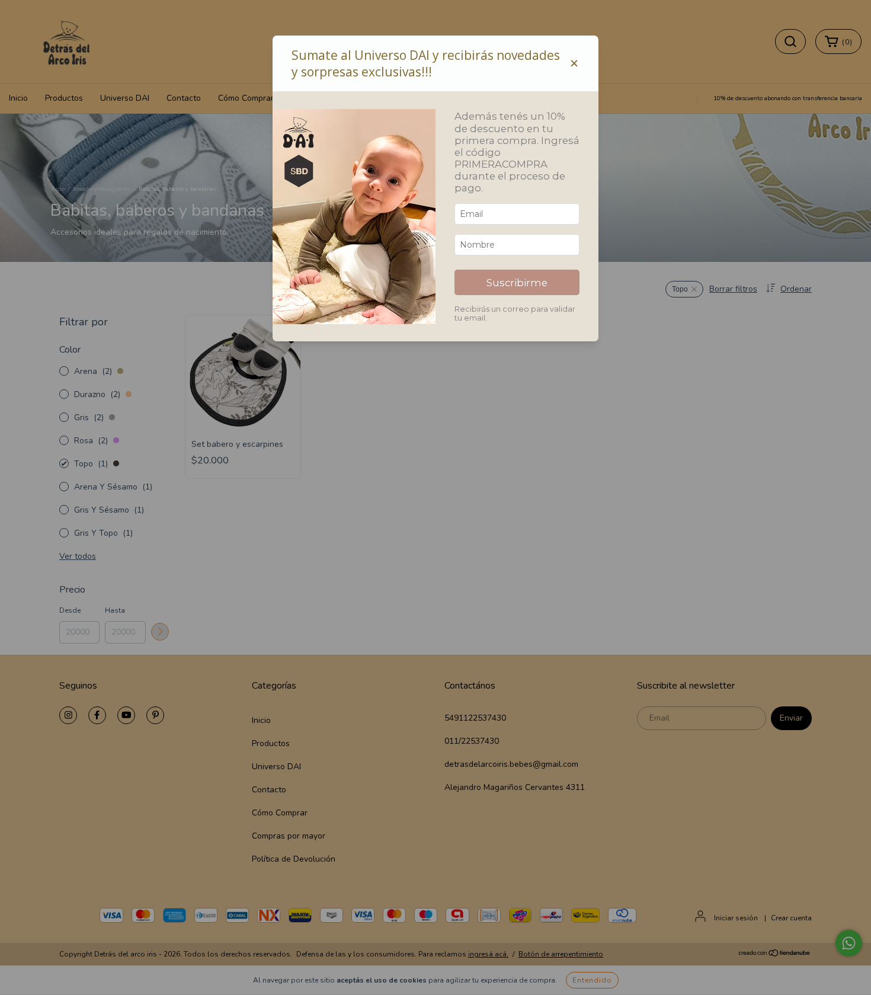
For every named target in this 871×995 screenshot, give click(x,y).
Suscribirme (516, 283)
